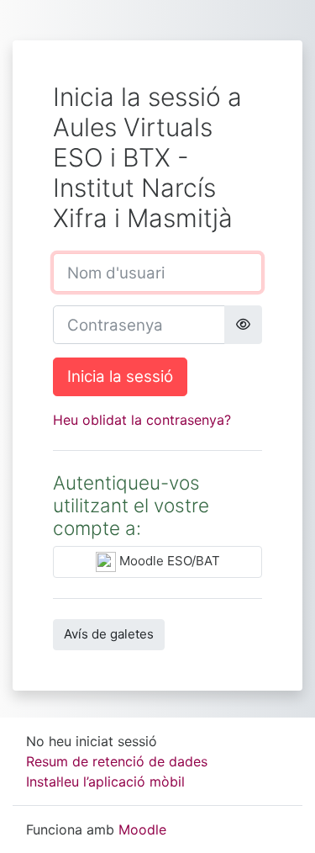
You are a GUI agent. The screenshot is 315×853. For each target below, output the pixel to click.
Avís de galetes (109, 634)
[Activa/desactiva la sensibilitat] (243, 324)
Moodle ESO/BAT (168, 561)
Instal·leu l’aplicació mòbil (105, 781)
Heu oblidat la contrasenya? (142, 419)
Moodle (142, 829)
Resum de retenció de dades (116, 761)
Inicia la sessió (120, 376)
